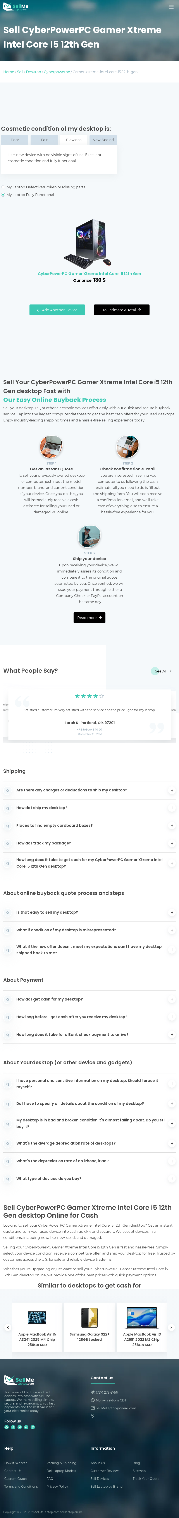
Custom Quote (15, 1479)
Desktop (33, 71)
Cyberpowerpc (57, 71)
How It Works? (15, 1463)
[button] (13, 713)
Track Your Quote (146, 1479)
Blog (136, 1463)
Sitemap (139, 1471)
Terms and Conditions (21, 1486)
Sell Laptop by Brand (106, 1486)
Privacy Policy (57, 1486)
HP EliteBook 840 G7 (89, 730)
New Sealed (103, 140)
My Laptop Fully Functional (30, 195)
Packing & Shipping (61, 1463)
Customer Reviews (105, 1471)
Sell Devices (100, 1479)
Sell (20, 71)
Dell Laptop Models (61, 1471)
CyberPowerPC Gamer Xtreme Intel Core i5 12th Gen (89, 274)
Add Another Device (59, 310)
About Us (98, 1463)
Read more (87, 617)
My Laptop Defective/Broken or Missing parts (46, 187)
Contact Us (12, 1471)
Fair (44, 140)
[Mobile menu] (172, 7)
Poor (15, 140)
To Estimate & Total (120, 310)
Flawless (73, 140)
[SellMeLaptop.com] (15, 9)
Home (8, 71)
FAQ (49, 1479)
